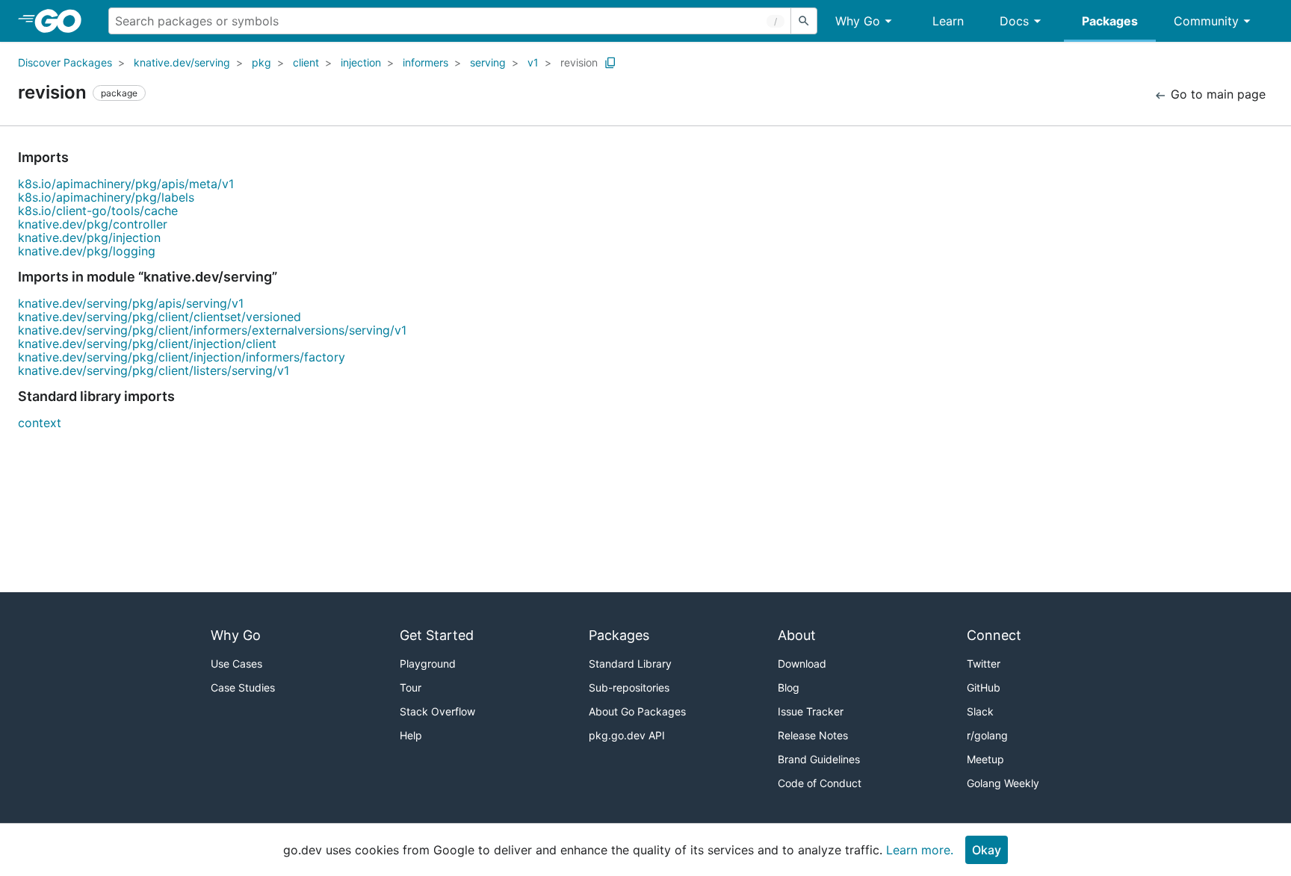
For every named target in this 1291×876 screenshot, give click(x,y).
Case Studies (243, 687)
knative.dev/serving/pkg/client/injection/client (147, 343)
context (39, 422)
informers (425, 62)
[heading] (63, 21)
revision (579, 62)
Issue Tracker (810, 711)
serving (488, 62)
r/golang (987, 735)
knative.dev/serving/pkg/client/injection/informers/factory (181, 357)
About (797, 635)
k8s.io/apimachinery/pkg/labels (106, 197)
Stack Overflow (437, 711)
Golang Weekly (1003, 783)
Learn (948, 20)
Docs (1014, 20)
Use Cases (236, 663)
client (306, 62)
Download (802, 663)
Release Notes (813, 735)
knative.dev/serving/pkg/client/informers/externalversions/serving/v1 (212, 330)
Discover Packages (65, 62)
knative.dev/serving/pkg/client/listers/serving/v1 (153, 370)
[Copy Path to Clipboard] (610, 62)
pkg (261, 62)
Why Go (857, 20)
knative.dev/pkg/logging (86, 250)
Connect (994, 635)
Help (411, 735)
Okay (986, 849)
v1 (533, 62)
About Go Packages (637, 711)
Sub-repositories (629, 687)
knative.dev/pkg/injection (89, 237)
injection (361, 62)
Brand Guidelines (819, 759)
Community (1206, 20)
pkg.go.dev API (627, 735)
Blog (788, 687)
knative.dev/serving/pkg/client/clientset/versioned (159, 316)
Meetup (985, 759)
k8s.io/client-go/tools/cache (98, 210)
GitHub (983, 687)
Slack (980, 711)
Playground (428, 663)
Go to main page (1216, 94)
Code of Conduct (819, 783)
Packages (1110, 20)
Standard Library (630, 663)
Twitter (983, 663)
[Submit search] (803, 20)
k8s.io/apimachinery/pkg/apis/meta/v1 (126, 183)
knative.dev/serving (182, 62)
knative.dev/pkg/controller (92, 224)
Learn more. (919, 849)
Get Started (437, 635)
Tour (410, 687)
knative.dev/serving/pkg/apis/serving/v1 (131, 303)
